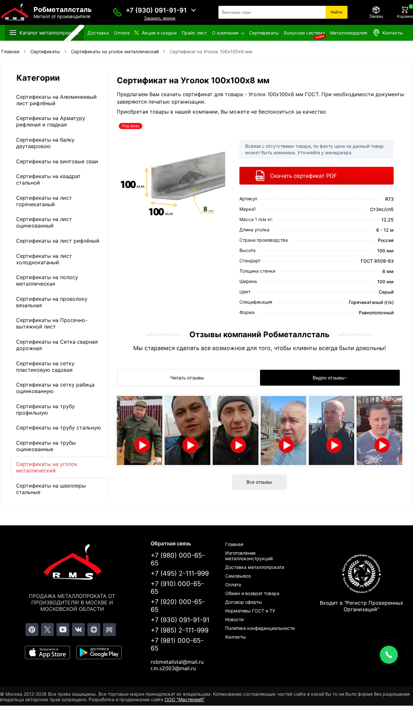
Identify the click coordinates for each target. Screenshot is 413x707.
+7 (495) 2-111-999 (180, 573)
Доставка (98, 32)
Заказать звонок (160, 18)
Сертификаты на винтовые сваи (57, 161)
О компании (225, 32)
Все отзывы (259, 482)
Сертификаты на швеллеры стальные (51, 488)
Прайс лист (194, 32)
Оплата (122, 32)
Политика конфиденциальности (260, 628)
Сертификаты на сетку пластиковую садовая (45, 366)
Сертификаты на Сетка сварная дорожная (57, 344)
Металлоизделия (348, 32)
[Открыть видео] (140, 430)
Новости (234, 619)
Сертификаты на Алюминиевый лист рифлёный (56, 100)
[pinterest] (31, 629)
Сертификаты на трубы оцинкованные (46, 445)
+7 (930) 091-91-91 (156, 10)
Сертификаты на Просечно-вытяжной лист (51, 323)
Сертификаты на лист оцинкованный (44, 222)
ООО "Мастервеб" (185, 699)
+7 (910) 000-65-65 (177, 587)
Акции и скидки (159, 32)
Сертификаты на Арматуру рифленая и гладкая (50, 121)
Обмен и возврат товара (252, 593)
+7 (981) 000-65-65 (177, 644)
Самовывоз (238, 576)
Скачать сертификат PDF (303, 176)
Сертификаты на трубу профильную (45, 409)
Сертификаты (264, 32)
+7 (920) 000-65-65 (178, 605)
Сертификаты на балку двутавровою (45, 142)
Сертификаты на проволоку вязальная (51, 302)
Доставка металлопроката (254, 567)
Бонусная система (304, 32)
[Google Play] (99, 652)
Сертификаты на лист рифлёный (57, 240)
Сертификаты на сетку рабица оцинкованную (55, 387)
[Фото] (171, 181)
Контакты (392, 32)
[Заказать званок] (117, 12)
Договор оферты (243, 602)
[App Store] (47, 652)
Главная (234, 544)
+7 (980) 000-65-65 (178, 559)
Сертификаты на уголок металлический (46, 467)
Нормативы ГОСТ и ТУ (250, 610)
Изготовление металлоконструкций (249, 555)
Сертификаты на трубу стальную (58, 427)
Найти (336, 12)
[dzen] (93, 629)
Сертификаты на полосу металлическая (47, 280)
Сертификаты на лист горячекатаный (44, 201)
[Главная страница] (72, 563)
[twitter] (47, 629)
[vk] (78, 629)
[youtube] (62, 629)
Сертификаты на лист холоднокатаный (44, 259)
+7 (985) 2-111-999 (179, 630)
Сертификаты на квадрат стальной (48, 179)
